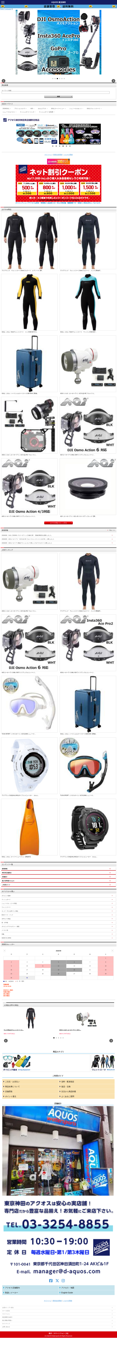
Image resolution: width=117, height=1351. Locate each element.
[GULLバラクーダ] (82, 134)
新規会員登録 (57, 154)
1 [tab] (53, 146)
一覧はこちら (111, 530)
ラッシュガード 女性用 (46, 112)
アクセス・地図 (67, 1288)
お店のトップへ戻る (8, 1307)
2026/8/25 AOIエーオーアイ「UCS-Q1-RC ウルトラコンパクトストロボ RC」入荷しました (28, 539)
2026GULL (6, 108)
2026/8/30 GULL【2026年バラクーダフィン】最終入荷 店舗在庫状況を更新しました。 (27, 535)
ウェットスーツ (6, 907)
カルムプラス (42, 108)
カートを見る (6, 1310)
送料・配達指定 (67, 1082)
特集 (3, 934)
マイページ (48, 154)
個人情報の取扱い (7, 1320)
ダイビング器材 (6, 895)
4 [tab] (63, 146)
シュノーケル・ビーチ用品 (9, 903)
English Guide (67, 1293)
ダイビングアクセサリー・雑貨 (10, 926)
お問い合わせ (6, 1326)
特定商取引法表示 (7, 1317)
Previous (18, 134)
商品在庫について (12, 1087)
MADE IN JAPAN (6, 938)
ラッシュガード (6, 899)
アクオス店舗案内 (12, 1288)
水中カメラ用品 (6, 918)
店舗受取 (8, 1091)
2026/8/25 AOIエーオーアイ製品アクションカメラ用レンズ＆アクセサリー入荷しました (27, 543)
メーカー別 (5, 930)
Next (99, 134)
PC (67, 1333)
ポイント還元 (10, 1096)
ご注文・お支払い (12, 1082)
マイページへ (6, 1314)
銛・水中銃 (5, 922)
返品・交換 (65, 1087)
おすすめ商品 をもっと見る (58, 523)
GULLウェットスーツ (93, 108)
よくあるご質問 (67, 1096)
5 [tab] (66, 146)
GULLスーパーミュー (57, 108)
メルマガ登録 (68, 154)
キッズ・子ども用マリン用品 (10, 911)
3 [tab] (59, 146)
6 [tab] (70, 146)
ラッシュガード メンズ (27, 112)
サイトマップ (6, 1323)
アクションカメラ (20, 108)
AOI (32, 108)
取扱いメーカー (11, 1293)
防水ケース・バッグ (7, 915)
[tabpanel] (39, 134)
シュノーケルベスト (9, 112)
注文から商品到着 (68, 1091)
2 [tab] (56, 146)
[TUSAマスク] (39, 134)
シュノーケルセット (75, 108)
